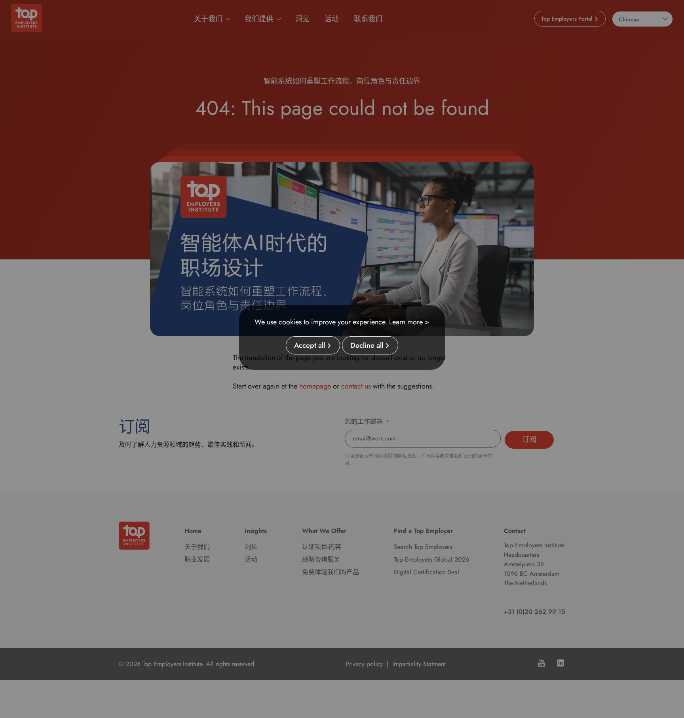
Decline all (366, 345)
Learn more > (409, 322)
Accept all (309, 345)
